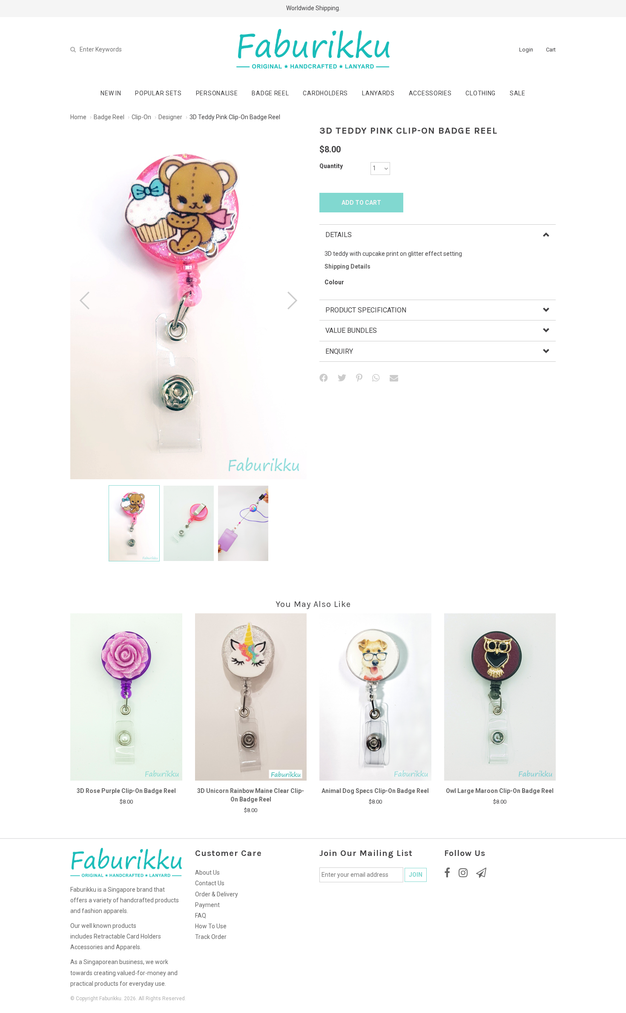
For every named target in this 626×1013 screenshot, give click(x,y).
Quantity (331, 166)
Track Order (211, 936)
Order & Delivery (216, 894)
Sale (517, 93)
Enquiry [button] (339, 351)
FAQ (200, 915)
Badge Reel (109, 117)
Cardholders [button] (325, 93)
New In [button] (111, 93)
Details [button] (338, 235)
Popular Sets (158, 93)
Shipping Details (347, 266)
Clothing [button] (480, 93)
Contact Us (209, 883)
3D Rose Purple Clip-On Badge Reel (126, 790)
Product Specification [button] (365, 310)
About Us (207, 872)
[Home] (313, 49)
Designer (170, 117)
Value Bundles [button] (351, 330)
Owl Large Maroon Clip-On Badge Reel (500, 790)
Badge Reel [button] (270, 93)
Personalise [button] (217, 93)
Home (78, 117)
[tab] (437, 234)
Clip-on (141, 117)
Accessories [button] (430, 93)
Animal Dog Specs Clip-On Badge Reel (375, 790)
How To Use (211, 926)
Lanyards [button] (378, 93)
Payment (207, 904)
